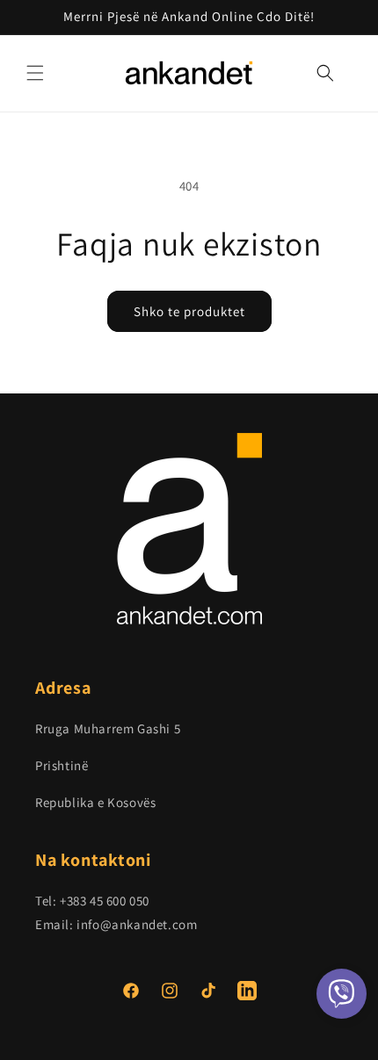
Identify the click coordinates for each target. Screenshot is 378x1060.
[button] (35, 73)
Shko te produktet (189, 311)
